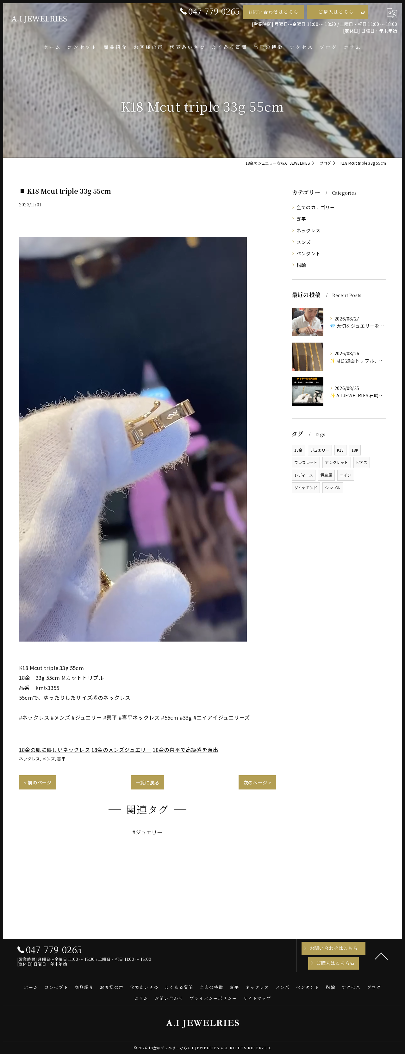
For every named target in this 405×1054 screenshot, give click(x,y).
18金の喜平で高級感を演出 (186, 749)
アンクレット (336, 462)
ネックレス (29, 759)
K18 (340, 450)
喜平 (61, 759)
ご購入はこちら (336, 12)
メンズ (48, 759)
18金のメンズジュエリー (121, 749)
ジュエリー (319, 450)
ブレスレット (305, 462)
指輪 (301, 265)
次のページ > (257, 782)
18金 (298, 450)
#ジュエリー (147, 832)
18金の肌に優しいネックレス (54, 749)
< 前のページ (38, 782)
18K (355, 450)
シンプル (332, 487)
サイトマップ (257, 998)
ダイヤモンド (305, 487)
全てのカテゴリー (315, 207)
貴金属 (326, 475)
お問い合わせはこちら (273, 12)
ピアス (362, 462)
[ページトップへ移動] (381, 955)
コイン (346, 475)
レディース (303, 475)
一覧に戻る (147, 782)
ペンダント (308, 253)
